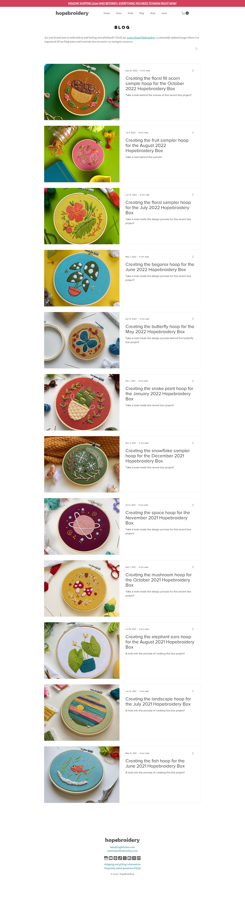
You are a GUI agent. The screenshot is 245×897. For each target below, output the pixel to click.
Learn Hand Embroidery (141, 37)
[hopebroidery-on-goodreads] (134, 858)
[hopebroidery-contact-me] (139, 858)
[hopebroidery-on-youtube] (111, 858)
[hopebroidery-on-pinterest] (115, 858)
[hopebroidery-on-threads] (125, 858)
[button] (186, 13)
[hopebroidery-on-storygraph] (129, 858)
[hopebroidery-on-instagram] (106, 858)
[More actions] (194, 71)
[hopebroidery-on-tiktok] (120, 858)
